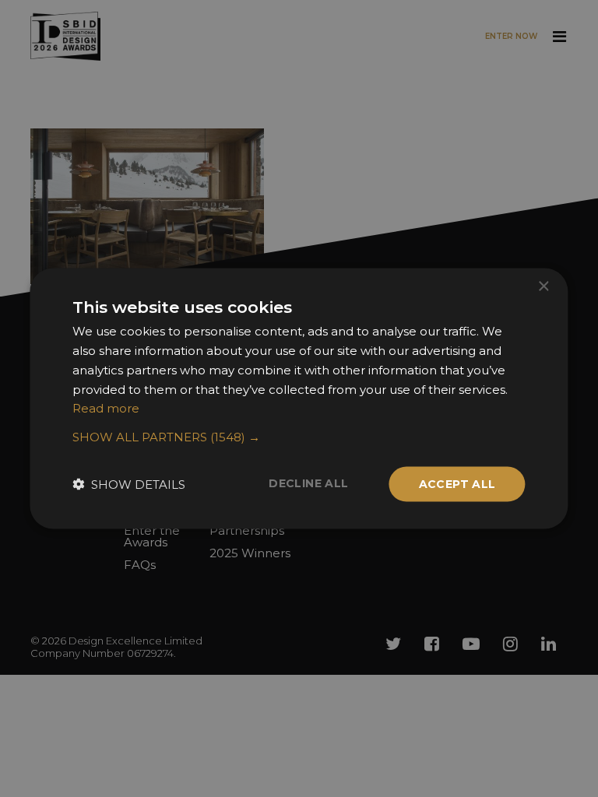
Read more (105, 408)
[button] (298, 437)
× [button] (543, 287)
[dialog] (299, 398)
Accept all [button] (457, 484)
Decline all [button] (308, 483)
